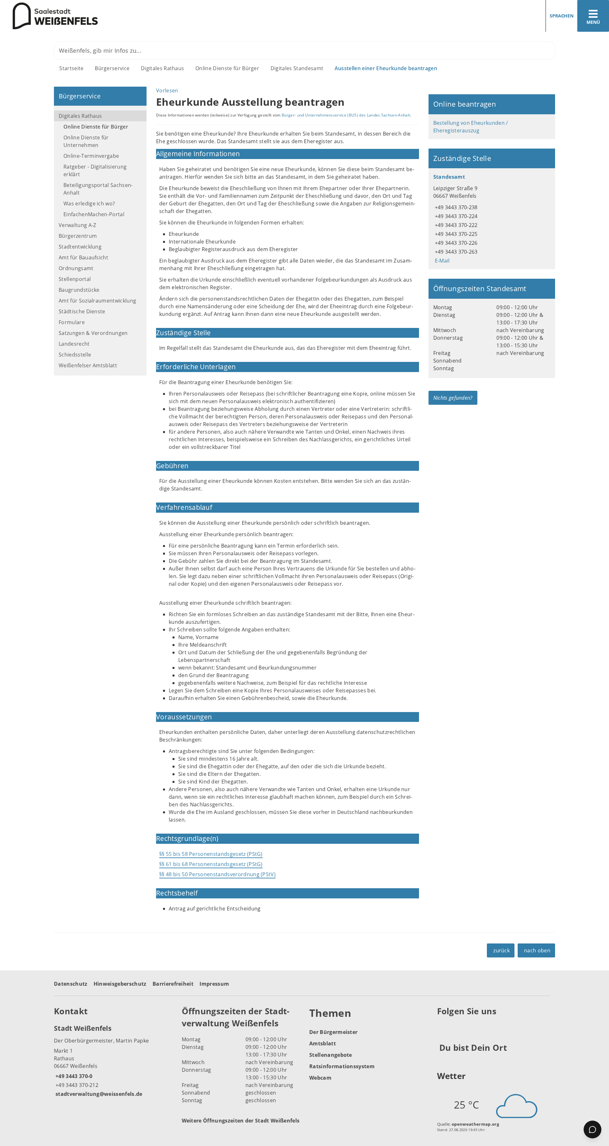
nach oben (537, 950)
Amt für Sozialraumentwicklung (97, 300)
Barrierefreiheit (173, 983)
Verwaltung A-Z (77, 225)
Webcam (320, 1077)
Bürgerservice (112, 68)
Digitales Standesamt (297, 68)
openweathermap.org (475, 1124)
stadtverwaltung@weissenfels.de (98, 1093)
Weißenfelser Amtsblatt (88, 365)
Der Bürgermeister (333, 1032)
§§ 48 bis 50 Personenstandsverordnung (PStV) (217, 874)
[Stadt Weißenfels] (113, 1060)
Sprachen (561, 16)
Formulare (72, 322)
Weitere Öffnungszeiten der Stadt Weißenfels (241, 1120)
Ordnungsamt (76, 268)
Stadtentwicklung (80, 246)
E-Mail (441, 260)
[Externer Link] (443, 1026)
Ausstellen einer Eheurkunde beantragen (386, 68)
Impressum (214, 983)
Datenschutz (71, 983)
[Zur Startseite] (150, 16)
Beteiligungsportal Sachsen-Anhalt (98, 189)
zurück (501, 950)
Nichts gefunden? (453, 397)
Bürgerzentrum (78, 235)
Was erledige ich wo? (89, 203)
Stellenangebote (330, 1054)
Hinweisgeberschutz (120, 983)
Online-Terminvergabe (91, 155)
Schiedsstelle (75, 354)
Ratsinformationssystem (342, 1066)
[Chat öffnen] (592, 1129)
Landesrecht (74, 343)
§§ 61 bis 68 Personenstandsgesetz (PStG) (211, 864)
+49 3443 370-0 (73, 1076)
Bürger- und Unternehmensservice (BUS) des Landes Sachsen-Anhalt (346, 115)
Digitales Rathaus (162, 68)
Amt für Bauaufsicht (83, 257)
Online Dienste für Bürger (227, 68)
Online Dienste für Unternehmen (86, 141)
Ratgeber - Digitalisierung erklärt (95, 170)
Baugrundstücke (79, 289)
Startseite (71, 68)
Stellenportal (75, 279)
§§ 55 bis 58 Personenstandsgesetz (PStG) (211, 853)
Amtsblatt (322, 1043)
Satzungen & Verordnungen (93, 333)
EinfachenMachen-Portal (93, 214)
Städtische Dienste (82, 311)
